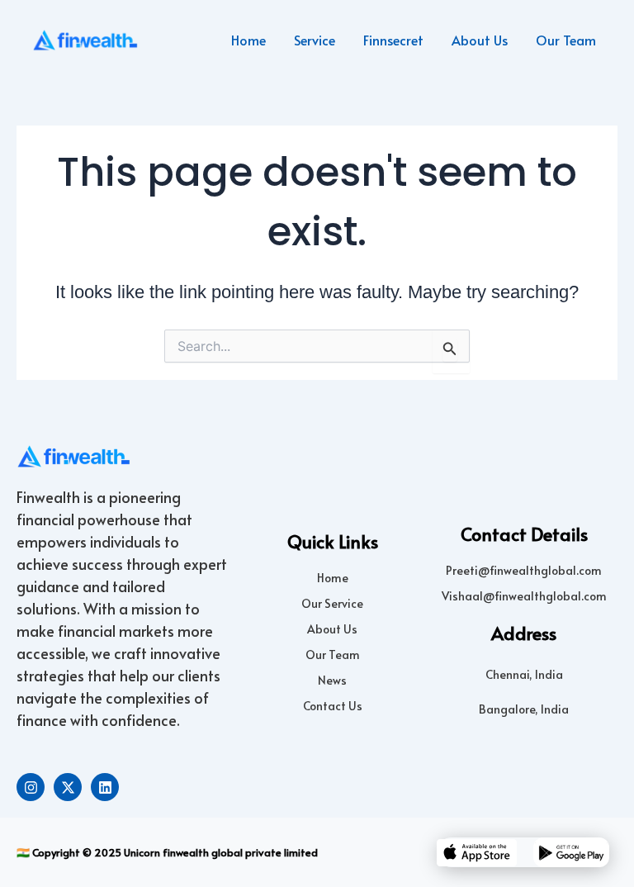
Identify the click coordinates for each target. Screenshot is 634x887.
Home (248, 40)
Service (314, 40)
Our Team (566, 40)
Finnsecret (393, 40)
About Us (480, 40)
